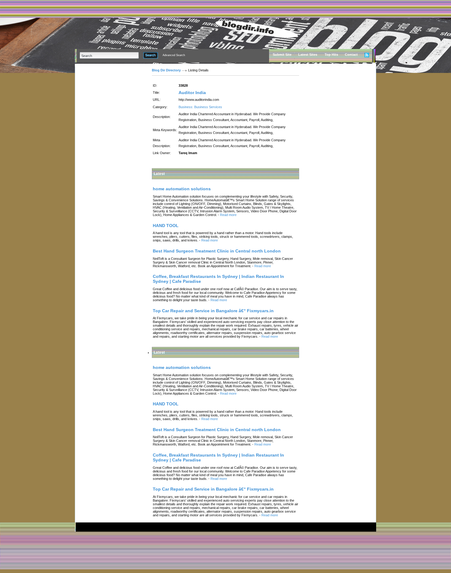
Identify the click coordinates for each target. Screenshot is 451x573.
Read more (228, 215)
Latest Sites (307, 54)
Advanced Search (174, 55)
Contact (351, 54)
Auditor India (192, 92)
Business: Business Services (200, 107)
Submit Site (282, 54)
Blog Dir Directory (166, 70)
